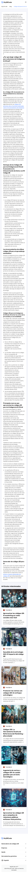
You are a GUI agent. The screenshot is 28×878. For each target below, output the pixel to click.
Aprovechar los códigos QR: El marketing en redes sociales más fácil (13, 615)
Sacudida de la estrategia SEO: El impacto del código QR (13, 654)
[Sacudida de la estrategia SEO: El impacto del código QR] (14, 637)
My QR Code (4, 6)
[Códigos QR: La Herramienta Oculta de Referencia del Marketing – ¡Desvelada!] (14, 714)
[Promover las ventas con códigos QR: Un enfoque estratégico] (14, 675)
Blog (10, 6)
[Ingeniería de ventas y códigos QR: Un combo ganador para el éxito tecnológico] (14, 755)
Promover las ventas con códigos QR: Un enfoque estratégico (12, 693)
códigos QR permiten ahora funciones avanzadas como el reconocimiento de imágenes (13, 106)
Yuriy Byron (9, 610)
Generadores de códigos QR (10, 844)
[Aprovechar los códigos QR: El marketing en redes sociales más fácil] (14, 598)
